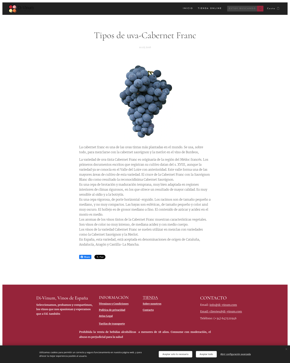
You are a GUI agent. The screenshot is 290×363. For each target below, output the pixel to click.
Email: (204, 311)
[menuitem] (188, 8)
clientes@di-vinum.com (225, 311)
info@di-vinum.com (223, 305)
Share (87, 257)
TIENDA (150, 297)
